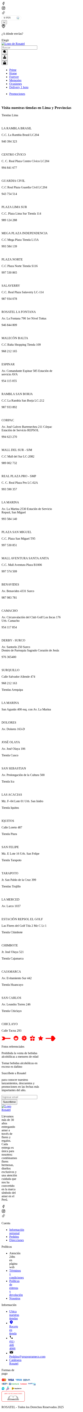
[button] (15, 33)
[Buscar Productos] (5, 52)
